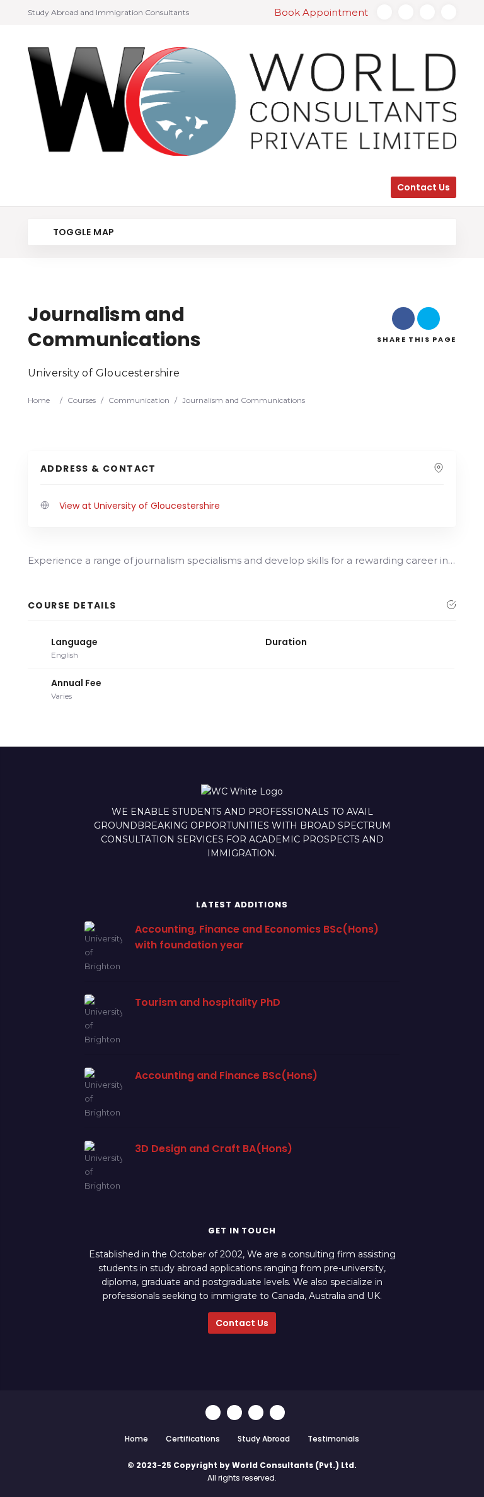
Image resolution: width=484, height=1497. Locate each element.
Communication (139, 400)
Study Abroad (264, 1438)
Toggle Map (82, 232)
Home (39, 400)
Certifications (193, 1438)
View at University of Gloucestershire (139, 505)
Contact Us (242, 1323)
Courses (81, 400)
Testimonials (333, 1438)
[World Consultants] (242, 101)
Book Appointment (322, 12)
